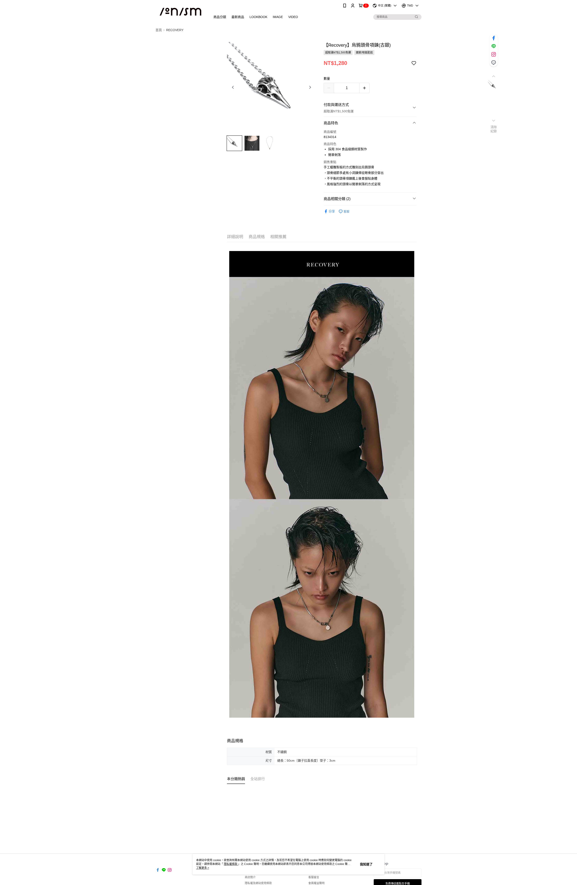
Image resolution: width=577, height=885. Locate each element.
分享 (332, 211)
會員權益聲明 (316, 883)
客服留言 (313, 877)
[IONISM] (181, 12)
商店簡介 (250, 877)
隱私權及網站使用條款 (258, 883)
